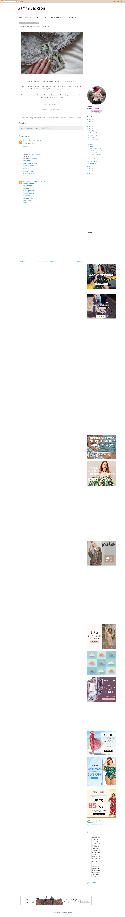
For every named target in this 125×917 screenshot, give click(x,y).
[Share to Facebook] (47, 128)
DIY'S (31, 17)
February (92, 161)
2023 (90, 119)
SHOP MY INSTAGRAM (56, 17)
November (93, 135)
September (93, 139)
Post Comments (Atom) (32, 264)
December (93, 133)
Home (51, 261)
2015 (90, 166)
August (92, 142)
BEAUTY (38, 17)
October (92, 137)
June (91, 146)
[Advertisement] (50, 246)
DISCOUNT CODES (70, 17)
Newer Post (22, 261)
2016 (90, 131)
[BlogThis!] (44, 128)
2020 (90, 121)
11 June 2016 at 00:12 (35, 141)
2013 (90, 171)
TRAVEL (45, 17)
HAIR (26, 17)
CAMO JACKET (94, 152)
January (92, 163)
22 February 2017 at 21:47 (38, 181)
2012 (90, 173)
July (91, 144)
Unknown (26, 141)
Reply (25, 149)
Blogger (70, 912)
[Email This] (42, 128)
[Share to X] (45, 128)
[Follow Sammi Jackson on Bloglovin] (96, 112)
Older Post (79, 261)
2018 (90, 126)
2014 (90, 168)
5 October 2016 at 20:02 (37, 154)
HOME (20, 17)
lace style (25, 146)
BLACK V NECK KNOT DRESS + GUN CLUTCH (97, 149)
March (92, 159)
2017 (90, 128)
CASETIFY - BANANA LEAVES (95, 155)
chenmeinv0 (26, 181)
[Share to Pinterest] (49, 128)
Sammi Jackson (31, 8)
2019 (90, 124)
